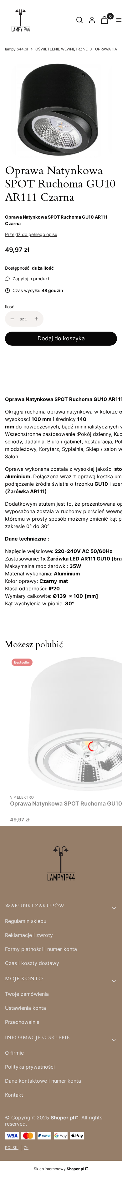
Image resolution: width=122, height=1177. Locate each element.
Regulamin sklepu (25, 921)
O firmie (14, 1053)
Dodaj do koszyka (61, 338)
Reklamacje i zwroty (29, 935)
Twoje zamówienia (27, 994)
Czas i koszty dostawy (32, 963)
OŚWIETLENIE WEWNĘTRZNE (61, 49)
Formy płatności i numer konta (41, 949)
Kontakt (14, 1095)
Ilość (9, 306)
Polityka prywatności (30, 1067)
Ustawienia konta (25, 1008)
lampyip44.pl (16, 49)
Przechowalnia (22, 1022)
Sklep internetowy (59, 1168)
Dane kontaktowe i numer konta (43, 1081)
